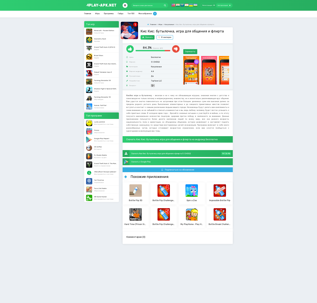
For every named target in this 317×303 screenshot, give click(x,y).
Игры (97, 14)
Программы (109, 14)
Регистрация (207, 5)
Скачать (149, 37)
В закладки (166, 37)
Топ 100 (131, 14)
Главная (87, 14)
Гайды (120, 14)
